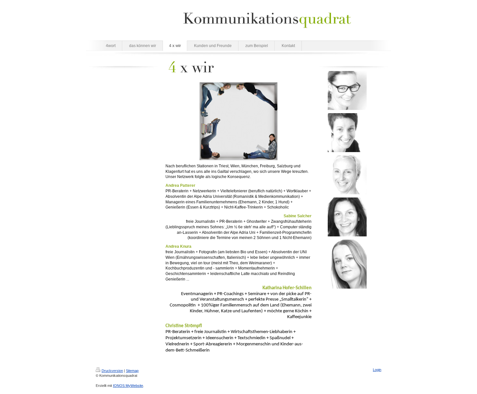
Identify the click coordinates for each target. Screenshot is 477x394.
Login (377, 370)
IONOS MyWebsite (128, 386)
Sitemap (132, 371)
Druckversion (112, 371)
